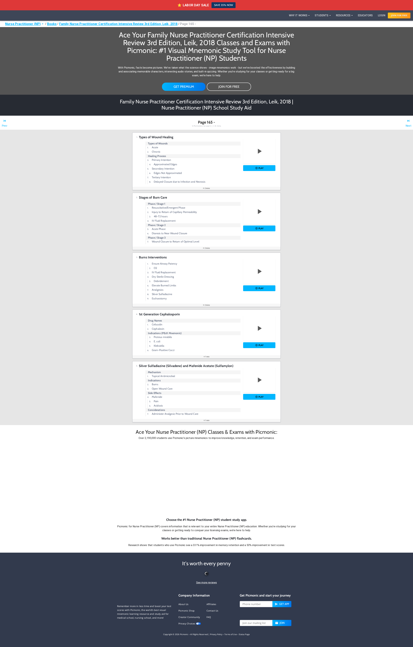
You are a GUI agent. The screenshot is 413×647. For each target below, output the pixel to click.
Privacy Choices (187, 623)
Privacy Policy (216, 634)
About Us (183, 604)
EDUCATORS (365, 15)
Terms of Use (230, 634)
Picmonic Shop (186, 610)
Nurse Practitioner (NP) (23, 24)
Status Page (244, 634)
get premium (184, 87)
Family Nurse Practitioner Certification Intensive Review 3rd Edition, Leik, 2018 (118, 24)
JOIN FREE (399, 15)
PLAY (260, 168)
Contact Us (212, 610)
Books (52, 24)
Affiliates (211, 604)
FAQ (208, 617)
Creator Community (189, 617)
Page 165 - (188, 24)
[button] (206, 479)
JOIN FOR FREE (228, 87)
